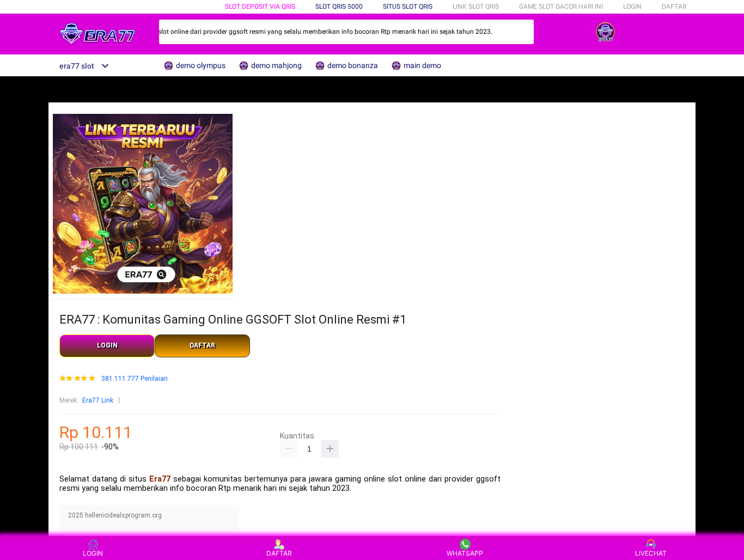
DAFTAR (674, 6)
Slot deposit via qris (260, 6)
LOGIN (632, 6)
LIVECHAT (651, 553)
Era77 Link (97, 400)
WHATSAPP (465, 553)
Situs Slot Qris (407, 6)
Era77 (159, 479)
